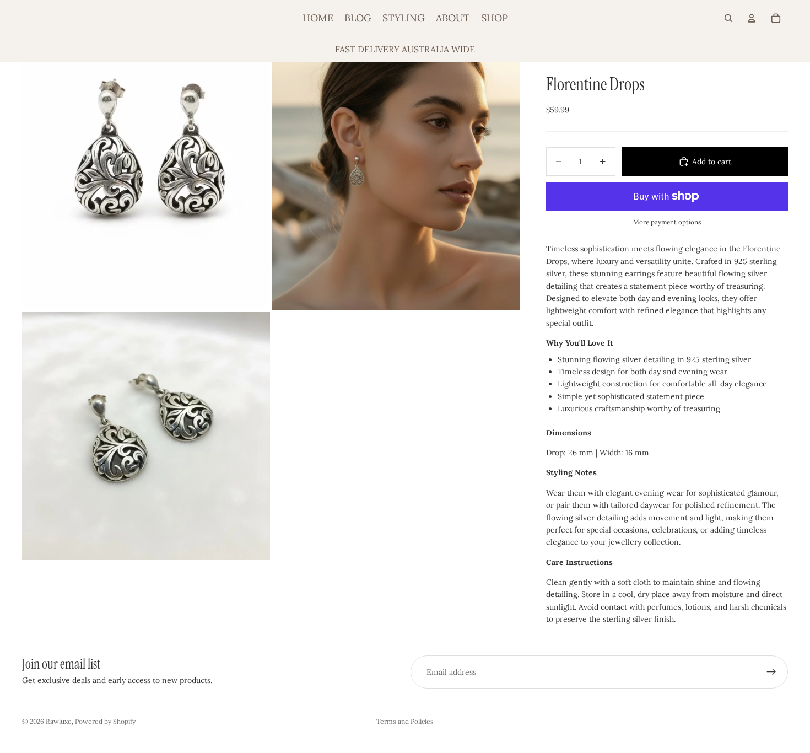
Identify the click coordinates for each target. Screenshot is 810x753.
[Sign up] (771, 672)
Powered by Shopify (105, 721)
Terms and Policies (405, 721)
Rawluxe (59, 721)
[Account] (751, 18)
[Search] (728, 18)
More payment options (667, 222)
